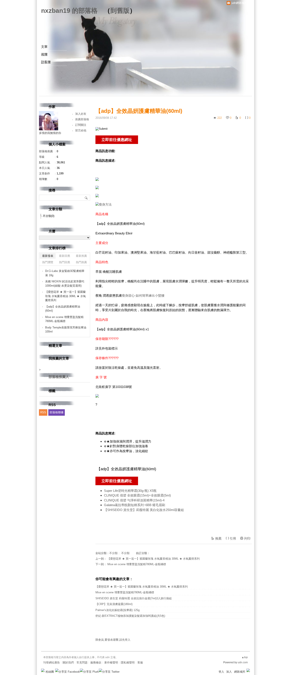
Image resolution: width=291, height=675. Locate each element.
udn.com (243, 662)
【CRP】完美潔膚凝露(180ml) (114, 604)
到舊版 (120, 10)
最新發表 (47, 255)
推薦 (218, 538)
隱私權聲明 (128, 662)
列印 (247, 538)
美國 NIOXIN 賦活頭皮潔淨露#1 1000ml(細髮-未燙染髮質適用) (64, 283)
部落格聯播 (56, 412)
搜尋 (86, 198)
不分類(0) (48, 216)
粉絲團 (50, 671)
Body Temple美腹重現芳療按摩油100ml (65, 329)
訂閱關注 (80, 124)
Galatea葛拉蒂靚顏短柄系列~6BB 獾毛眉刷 (134, 505)
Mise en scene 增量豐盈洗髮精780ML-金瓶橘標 (136, 564)
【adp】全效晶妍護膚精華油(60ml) (62, 308)
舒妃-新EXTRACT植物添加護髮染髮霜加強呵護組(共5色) (130, 615)
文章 (44, 46)
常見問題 (82, 662)
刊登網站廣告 (51, 662)
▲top (245, 657)
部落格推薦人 (59, 377)
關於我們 (68, 662)
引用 (233, 538)
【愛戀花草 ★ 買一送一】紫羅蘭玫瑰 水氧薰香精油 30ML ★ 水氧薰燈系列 (153, 558)
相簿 (44, 54)
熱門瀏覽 (47, 262)
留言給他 (80, 130)
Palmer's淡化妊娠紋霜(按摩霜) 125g (117, 610)
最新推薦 (81, 255)
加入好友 (80, 113)
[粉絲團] (43, 670)
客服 (140, 662)
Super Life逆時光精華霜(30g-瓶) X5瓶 (130, 490)
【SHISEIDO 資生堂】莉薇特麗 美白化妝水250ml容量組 (144, 510)
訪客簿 (46, 62)
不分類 (113, 553)
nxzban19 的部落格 (69, 10)
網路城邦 (239, 671)
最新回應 (64, 255)
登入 (221, 671)
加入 (229, 671)
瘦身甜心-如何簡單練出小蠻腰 (143, 295)
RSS (43, 412)
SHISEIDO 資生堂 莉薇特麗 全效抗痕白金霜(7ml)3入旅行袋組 (133, 598)
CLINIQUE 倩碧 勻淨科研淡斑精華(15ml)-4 (134, 500)
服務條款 (95, 662)
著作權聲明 (111, 662)
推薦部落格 (82, 119)
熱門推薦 (81, 262)
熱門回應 (64, 262)
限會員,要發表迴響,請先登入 (112, 639)
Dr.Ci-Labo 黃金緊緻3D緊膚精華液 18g (64, 273)
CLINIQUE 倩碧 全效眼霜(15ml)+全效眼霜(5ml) (137, 495)
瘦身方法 (105, 204)
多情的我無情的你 (50, 133)
